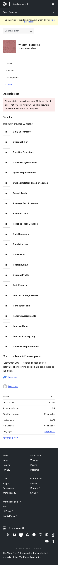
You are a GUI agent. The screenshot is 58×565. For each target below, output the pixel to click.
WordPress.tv (11, 492)
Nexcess (12, 377)
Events (33, 483)
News (5, 460)
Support (7, 483)
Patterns (34, 469)
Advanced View (10, 437)
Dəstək (9, 84)
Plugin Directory (10, 12)
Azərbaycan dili (16, 528)
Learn (5, 478)
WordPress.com (12, 501)
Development (12, 77)
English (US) (50, 431)
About (6, 455)
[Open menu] (53, 4)
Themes (34, 460)
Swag (34, 492)
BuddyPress (10, 516)
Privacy (6, 469)
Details (9, 63)
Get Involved (36, 478)
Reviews (10, 70)
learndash (13, 386)
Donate (35, 488)
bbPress (8, 511)
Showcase (35, 455)
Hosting (6, 465)
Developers (8, 488)
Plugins (33, 465)
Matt (6, 506)
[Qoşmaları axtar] (31, 31)
